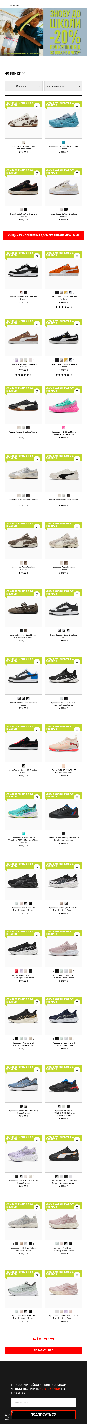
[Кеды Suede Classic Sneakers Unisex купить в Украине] (63, 270)
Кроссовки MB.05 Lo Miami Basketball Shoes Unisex (64, 433)
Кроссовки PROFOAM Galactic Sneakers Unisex (23, 1249)
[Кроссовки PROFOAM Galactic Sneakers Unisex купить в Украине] (23, 1221)
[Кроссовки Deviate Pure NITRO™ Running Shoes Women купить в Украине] (63, 1289)
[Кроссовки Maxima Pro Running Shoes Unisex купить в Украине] (23, 1153)
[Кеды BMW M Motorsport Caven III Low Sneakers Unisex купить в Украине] (63, 811)
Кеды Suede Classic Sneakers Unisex (64, 297)
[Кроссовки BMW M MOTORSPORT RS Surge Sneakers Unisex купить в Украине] (63, 1083)
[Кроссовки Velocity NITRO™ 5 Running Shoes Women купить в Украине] (23, 948)
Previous (53, 292)
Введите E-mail (21, 1402)
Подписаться (43, 1414)
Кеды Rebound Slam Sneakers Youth (63, 635)
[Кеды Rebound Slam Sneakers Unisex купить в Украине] (23, 270)
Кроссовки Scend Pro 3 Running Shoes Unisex (23, 1111)
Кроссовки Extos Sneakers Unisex (23, 568)
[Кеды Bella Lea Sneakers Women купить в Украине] (23, 405)
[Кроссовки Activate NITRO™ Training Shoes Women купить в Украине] (63, 675)
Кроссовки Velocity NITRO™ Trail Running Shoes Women (63, 908)
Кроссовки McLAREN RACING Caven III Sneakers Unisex (63, 1181)
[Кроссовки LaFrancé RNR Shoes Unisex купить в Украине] (63, 119)
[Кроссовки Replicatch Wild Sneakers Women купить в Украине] (23, 119)
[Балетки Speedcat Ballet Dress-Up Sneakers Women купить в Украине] (23, 608)
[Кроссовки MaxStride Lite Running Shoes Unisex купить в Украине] (23, 881)
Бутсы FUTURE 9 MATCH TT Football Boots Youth (64, 771)
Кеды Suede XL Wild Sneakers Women (23, 215)
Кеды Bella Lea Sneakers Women (23, 432)
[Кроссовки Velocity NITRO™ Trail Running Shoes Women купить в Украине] (63, 881)
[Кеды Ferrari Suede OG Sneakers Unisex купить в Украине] (23, 743)
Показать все (43, 1350)
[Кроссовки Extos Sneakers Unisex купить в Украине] (23, 540)
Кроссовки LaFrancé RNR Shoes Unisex (63, 147)
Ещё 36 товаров (43, 1338)
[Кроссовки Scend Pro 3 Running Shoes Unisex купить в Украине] (23, 1083)
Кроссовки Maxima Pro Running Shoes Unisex (23, 1181)
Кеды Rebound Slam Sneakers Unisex (23, 297)
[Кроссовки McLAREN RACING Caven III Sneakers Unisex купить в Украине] (63, 1153)
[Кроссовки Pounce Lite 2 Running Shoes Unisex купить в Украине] (63, 948)
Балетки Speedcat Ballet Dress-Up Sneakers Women (23, 635)
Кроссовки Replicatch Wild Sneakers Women (23, 147)
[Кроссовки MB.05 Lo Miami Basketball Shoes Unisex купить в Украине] (63, 405)
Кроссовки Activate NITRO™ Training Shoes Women (63, 703)
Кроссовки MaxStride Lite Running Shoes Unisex (23, 908)
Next (74, 292)
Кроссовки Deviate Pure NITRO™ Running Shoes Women (63, 1316)
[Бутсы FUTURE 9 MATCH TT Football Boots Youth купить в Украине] (63, 743)
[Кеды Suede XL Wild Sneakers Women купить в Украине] (23, 187)
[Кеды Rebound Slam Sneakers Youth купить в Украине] (63, 608)
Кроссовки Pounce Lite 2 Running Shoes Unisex (64, 976)
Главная (14, 5)
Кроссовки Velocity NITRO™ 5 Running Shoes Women (23, 976)
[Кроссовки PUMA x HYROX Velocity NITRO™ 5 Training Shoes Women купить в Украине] (23, 811)
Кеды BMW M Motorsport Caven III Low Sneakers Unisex (64, 838)
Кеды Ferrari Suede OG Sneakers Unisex (23, 771)
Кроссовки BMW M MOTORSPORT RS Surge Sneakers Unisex (64, 1112)
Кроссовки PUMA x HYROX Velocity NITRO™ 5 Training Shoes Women (23, 840)
